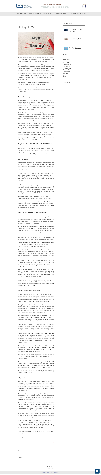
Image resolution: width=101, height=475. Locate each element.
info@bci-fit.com (75, 13)
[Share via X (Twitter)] (22, 438)
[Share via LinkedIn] (26, 438)
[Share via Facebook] (19, 438)
